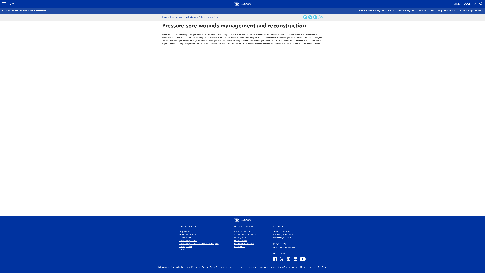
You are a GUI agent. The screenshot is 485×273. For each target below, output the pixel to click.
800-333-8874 (279, 248)
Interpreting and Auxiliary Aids (254, 267)
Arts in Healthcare (242, 232)
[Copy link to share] (320, 17)
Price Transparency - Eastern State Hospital (199, 244)
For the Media (240, 241)
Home (164, 17)
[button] (8, 4)
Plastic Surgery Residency (443, 11)
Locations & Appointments (471, 11)
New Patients (185, 238)
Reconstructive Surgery (369, 11)
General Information (188, 235)
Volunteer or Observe (244, 244)
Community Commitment (246, 235)
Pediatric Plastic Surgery (399, 11)
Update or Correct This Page (313, 267)
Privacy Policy (185, 247)
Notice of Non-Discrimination (284, 267)
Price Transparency (188, 241)
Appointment (185, 232)
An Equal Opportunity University (222, 267)
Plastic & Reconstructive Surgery (184, 17)
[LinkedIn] (295, 259)
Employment (240, 238)
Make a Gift (239, 247)
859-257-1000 (279, 244)
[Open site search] (481, 4)
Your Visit (183, 250)
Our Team (422, 11)
